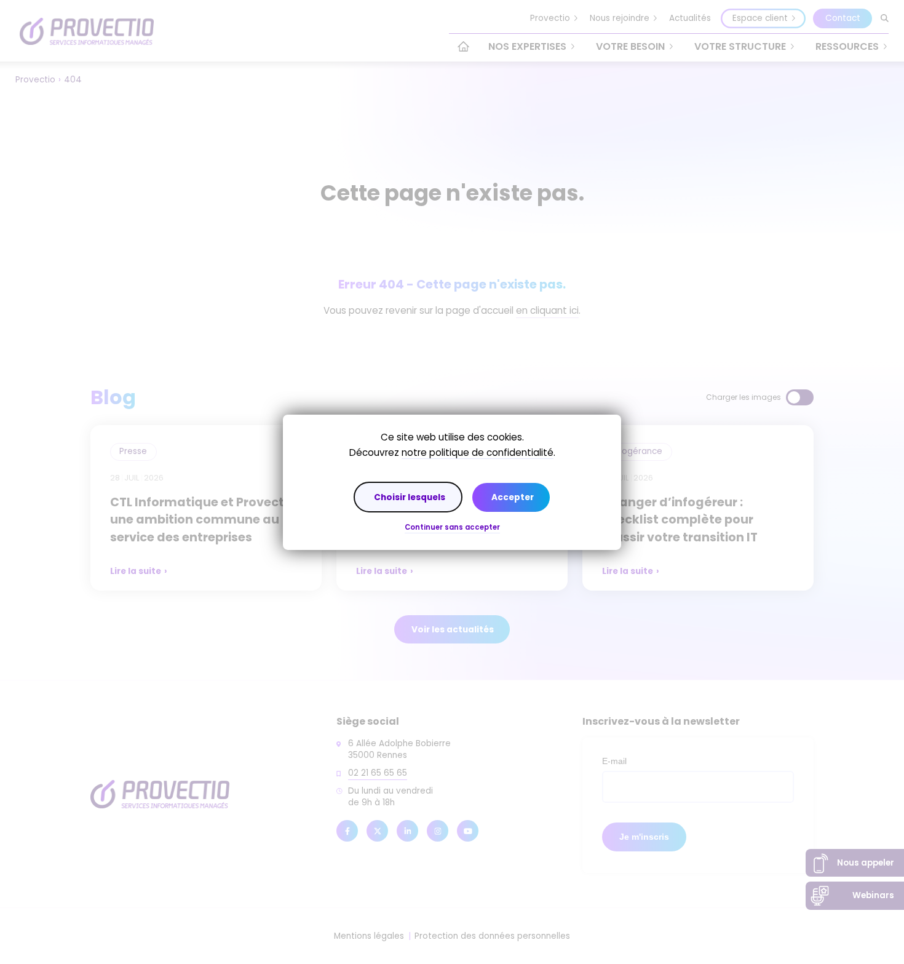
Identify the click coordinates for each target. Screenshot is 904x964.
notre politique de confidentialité (477, 452)
